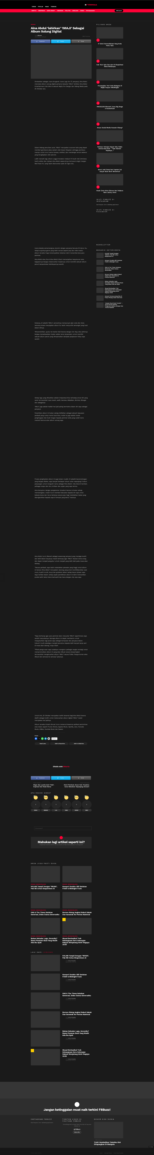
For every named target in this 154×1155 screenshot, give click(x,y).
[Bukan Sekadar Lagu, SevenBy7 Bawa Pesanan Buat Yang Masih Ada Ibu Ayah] (45, 926)
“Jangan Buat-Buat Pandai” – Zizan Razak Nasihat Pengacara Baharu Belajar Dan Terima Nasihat (114, 305)
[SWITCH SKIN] (106, 10)
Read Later (43, 743)
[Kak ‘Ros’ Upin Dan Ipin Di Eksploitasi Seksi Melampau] (109, 54)
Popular (40, 6)
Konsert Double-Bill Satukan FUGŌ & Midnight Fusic (74, 888)
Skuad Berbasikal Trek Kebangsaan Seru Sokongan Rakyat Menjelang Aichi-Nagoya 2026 (75, 941)
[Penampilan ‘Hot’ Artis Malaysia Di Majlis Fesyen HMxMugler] (109, 75)
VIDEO (82, 10)
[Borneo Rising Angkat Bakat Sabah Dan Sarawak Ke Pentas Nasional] (77, 900)
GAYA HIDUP (51, 10)
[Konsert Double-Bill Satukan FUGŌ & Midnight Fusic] (77, 874)
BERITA (34, 10)
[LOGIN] (111, 10)
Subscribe (77, 1132)
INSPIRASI (41, 10)
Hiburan (33, 884)
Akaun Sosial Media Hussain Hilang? (110, 127)
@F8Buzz (77, 1129)
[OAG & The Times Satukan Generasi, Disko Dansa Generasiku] (45, 900)
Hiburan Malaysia (41, 884)
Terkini (34, 6)
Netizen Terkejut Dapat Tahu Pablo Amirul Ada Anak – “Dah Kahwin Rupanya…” (109, 148)
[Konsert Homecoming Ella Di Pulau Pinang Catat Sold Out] (100, 298)
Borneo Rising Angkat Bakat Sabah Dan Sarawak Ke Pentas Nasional (77, 913)
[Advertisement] (60, 16)
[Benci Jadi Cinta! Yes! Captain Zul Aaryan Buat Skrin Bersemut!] (109, 158)
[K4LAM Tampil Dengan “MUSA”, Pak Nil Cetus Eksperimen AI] (45, 874)
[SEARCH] (108, 10)
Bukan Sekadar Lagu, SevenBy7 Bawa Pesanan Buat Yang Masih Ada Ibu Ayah (44, 940)
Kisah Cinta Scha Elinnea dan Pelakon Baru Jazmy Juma (109, 191)
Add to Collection (79, 743)
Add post (119, 10)
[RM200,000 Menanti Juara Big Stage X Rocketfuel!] (109, 96)
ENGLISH (75, 10)
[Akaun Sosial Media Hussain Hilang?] (109, 116)
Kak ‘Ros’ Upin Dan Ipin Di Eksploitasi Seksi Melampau (109, 65)
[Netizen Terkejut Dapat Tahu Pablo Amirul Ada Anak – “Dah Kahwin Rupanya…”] (109, 136)
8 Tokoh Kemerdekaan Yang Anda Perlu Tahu (110, 44)
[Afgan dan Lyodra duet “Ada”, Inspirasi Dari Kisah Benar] (2, 577)
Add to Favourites (60, 743)
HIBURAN (60, 10)
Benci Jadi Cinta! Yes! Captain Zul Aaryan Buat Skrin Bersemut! (110, 170)
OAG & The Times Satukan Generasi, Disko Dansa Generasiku (45, 913)
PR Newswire (90, 10)
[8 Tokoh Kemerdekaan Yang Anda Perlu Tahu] (109, 33)
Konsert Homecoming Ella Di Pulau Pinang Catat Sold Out (113, 296)
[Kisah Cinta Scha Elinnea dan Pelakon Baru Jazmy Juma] (109, 179)
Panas (47, 6)
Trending (53, 6)
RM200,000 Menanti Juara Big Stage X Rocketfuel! (110, 107)
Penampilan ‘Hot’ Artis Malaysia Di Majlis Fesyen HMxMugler (110, 86)
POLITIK (67, 10)
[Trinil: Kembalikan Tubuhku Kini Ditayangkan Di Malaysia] (108, 1130)
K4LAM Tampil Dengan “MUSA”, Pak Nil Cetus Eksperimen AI (44, 888)
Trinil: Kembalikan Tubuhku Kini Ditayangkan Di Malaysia (107, 1143)
